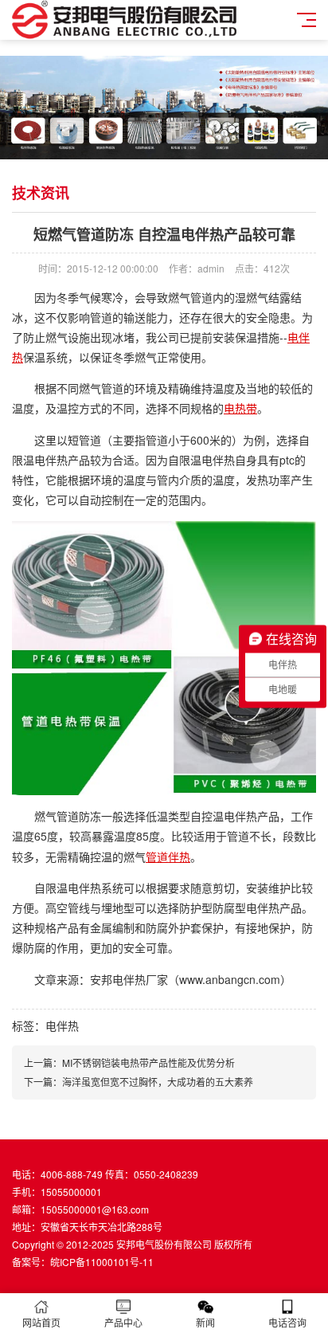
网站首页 (41, 1322)
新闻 (205, 1322)
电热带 (240, 408)
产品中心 (123, 1322)
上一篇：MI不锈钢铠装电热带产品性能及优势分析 (129, 1062)
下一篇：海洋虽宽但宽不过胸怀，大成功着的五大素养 (138, 1081)
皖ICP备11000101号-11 (102, 1261)
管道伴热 (168, 856)
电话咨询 (287, 1322)
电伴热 (62, 1025)
